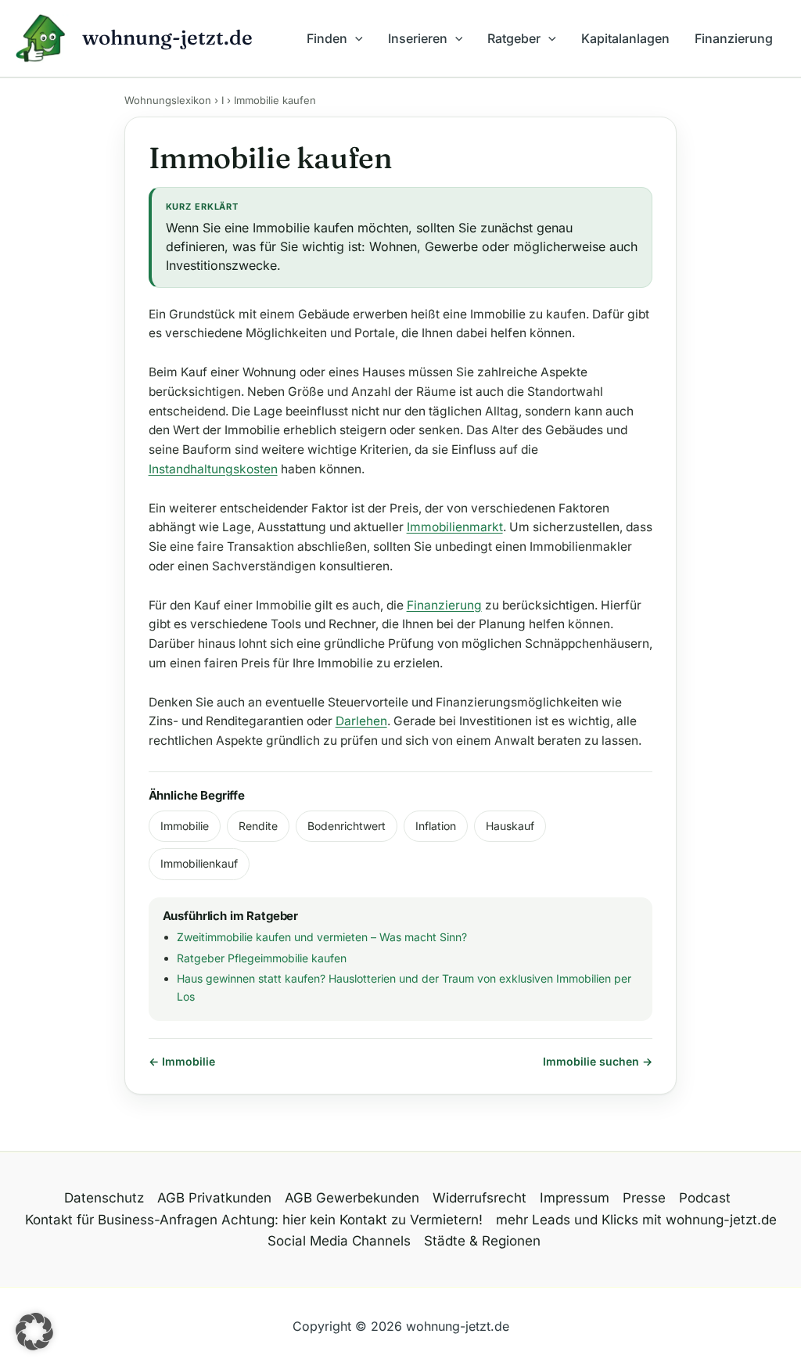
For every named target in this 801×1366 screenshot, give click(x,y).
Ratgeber (514, 38)
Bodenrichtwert (346, 825)
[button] (355, 38)
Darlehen (361, 721)
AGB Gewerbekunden (352, 1198)
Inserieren (417, 38)
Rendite (258, 825)
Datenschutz (104, 1198)
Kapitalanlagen (625, 38)
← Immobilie (182, 1061)
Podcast (705, 1198)
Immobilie (184, 825)
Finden (327, 38)
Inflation (435, 825)
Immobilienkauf (199, 863)
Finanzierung (734, 38)
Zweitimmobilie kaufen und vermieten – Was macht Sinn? (322, 937)
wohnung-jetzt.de (167, 37)
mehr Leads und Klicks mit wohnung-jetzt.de (636, 1220)
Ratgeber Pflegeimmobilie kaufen (262, 958)
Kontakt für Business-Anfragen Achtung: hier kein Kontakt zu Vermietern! (254, 1220)
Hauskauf (510, 825)
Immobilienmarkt (455, 526)
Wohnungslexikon (167, 100)
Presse (644, 1198)
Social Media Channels (339, 1241)
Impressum (574, 1198)
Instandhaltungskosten (213, 469)
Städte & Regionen (482, 1241)
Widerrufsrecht (479, 1198)
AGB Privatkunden (214, 1198)
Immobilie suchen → (597, 1061)
